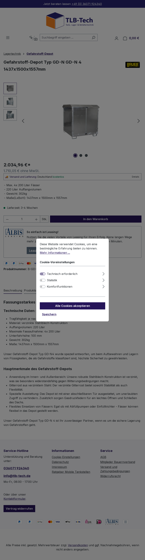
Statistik (52, 280)
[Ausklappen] (103, 273)
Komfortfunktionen (59, 286)
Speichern (49, 314)
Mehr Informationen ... (55, 252)
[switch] (42, 280)
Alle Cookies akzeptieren (72, 306)
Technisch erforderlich (62, 274)
